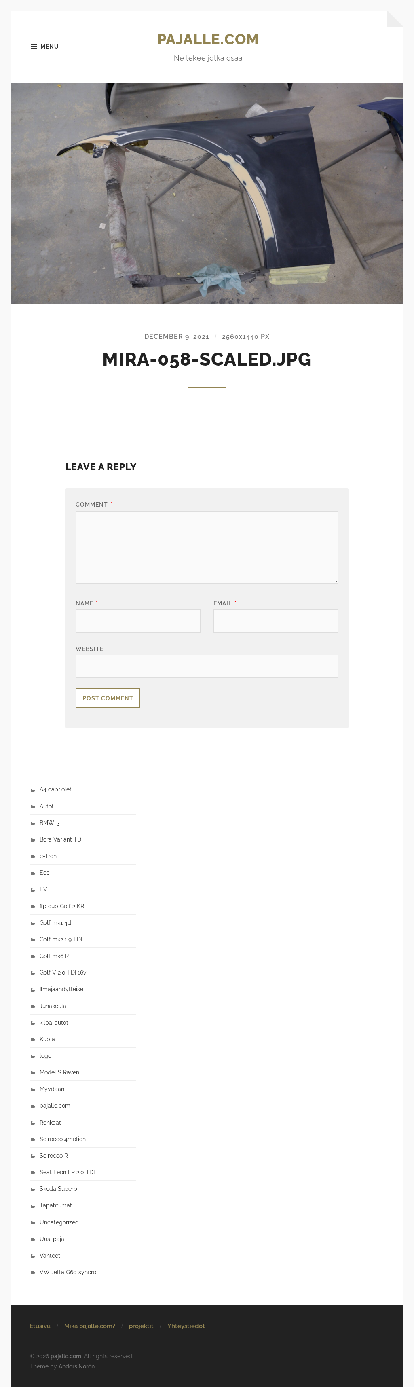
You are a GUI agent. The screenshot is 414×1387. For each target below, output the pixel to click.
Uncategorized (59, 1222)
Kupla (47, 1039)
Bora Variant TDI (61, 839)
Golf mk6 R (54, 955)
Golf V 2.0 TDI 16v (63, 972)
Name (87, 603)
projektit (141, 1326)
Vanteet (50, 1255)
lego (45, 1055)
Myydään (52, 1088)
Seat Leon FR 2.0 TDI (67, 1172)
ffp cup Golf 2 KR (62, 906)
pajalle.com (208, 39)
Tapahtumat (56, 1205)
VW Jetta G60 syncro (68, 1272)
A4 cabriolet (56, 789)
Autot (47, 806)
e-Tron (48, 855)
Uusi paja (52, 1238)
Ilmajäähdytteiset (62, 988)
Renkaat (50, 1122)
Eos (44, 872)
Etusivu (40, 1326)
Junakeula (53, 1005)
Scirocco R (54, 1155)
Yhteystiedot (186, 1326)
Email (225, 603)
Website (90, 648)
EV (43, 889)
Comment (94, 504)
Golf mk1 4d (55, 922)
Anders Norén (77, 1366)
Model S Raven (59, 1072)
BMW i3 (49, 822)
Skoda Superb (58, 1188)
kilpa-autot (54, 1022)
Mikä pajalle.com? (89, 1326)
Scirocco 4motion (63, 1138)
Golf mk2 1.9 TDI (61, 939)
